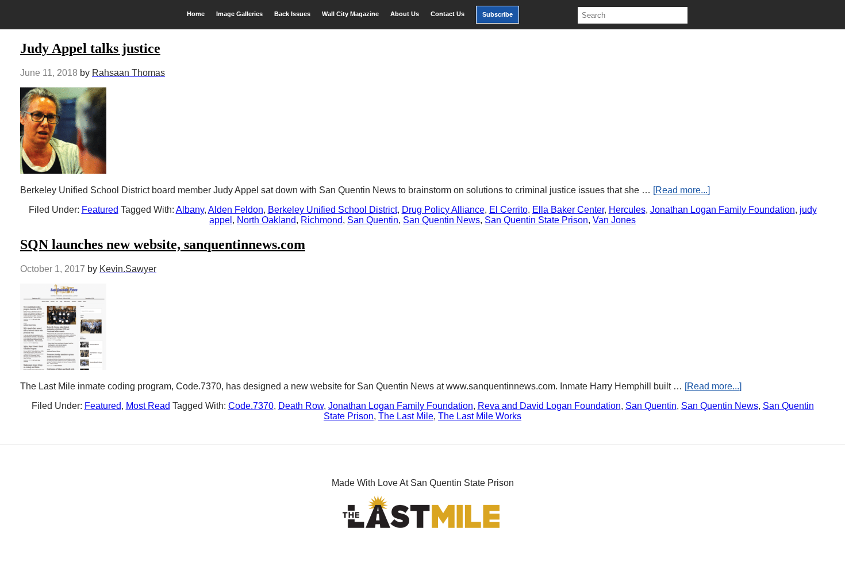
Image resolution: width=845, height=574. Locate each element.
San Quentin (372, 220)
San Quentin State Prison (536, 220)
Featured (100, 210)
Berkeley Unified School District (332, 210)
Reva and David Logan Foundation (549, 406)
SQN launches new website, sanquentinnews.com (162, 244)
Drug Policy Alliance (443, 210)
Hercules (627, 210)
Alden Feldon (235, 210)
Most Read (148, 406)
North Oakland (266, 220)
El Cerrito (508, 210)
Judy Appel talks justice (90, 48)
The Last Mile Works (479, 416)
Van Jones (614, 220)
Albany (190, 210)
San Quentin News (441, 220)
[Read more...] (681, 190)
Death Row (301, 406)
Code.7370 (251, 406)
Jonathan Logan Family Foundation (722, 210)
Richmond (322, 220)
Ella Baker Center (568, 210)
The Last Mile (405, 416)
